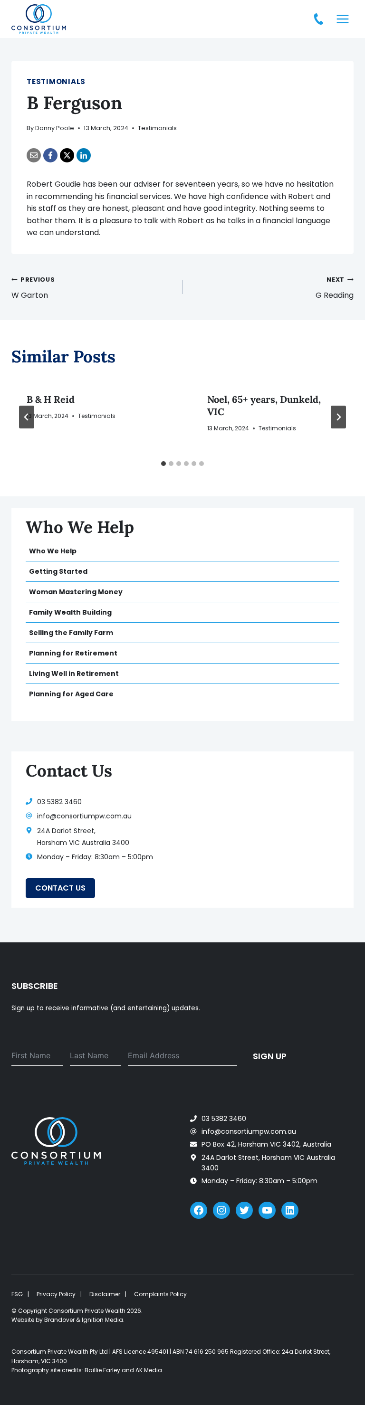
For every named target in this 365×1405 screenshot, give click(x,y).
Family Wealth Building (70, 612)
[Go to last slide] (26, 417)
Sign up (270, 1056)
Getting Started (58, 571)
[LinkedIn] (84, 155)
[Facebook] (50, 155)
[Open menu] (342, 18)
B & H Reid (51, 399)
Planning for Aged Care (71, 694)
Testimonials (56, 81)
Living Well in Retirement (74, 673)
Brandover (59, 1320)
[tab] (163, 463)
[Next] (338, 417)
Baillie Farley (102, 1370)
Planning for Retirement (73, 653)
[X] (67, 155)
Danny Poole (54, 128)
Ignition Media (102, 1320)
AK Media (148, 1370)
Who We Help (53, 551)
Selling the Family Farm (71, 632)
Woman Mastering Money (76, 592)
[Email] (34, 155)
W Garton (33, 288)
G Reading (335, 288)
